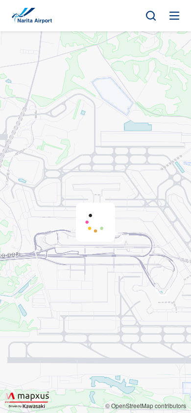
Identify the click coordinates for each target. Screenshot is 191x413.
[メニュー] (174, 15)
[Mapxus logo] (27, 399)
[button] (95, 222)
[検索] (151, 15)
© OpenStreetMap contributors (145, 405)
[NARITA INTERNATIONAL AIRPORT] (32, 15)
